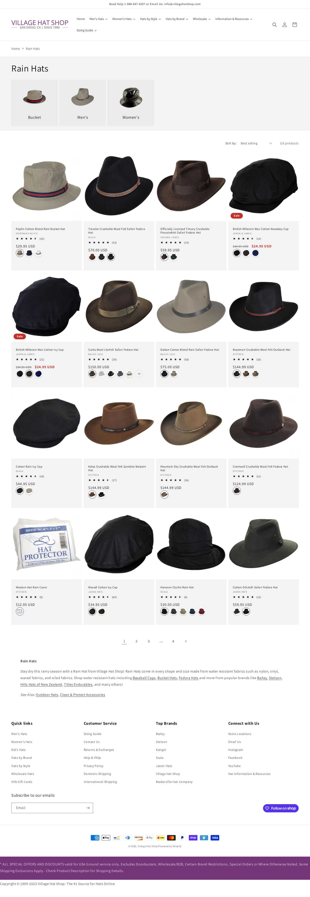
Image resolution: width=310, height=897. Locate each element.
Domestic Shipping (97, 774)
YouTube (234, 766)
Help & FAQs (92, 758)
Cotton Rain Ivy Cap (29, 466)
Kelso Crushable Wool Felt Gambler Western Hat (117, 468)
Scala (160, 758)
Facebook (235, 758)
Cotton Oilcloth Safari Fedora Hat (255, 587)
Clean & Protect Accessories (82, 694)
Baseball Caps (144, 677)
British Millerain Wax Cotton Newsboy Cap (261, 229)
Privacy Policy (93, 766)
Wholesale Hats (22, 774)
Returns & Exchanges (99, 750)
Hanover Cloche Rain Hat (177, 587)
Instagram (235, 750)
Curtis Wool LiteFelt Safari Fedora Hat (113, 349)
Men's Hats (19, 734)
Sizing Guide (93, 734)
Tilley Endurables (78, 684)
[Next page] (186, 641)
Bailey (262, 677)
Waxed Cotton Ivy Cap (103, 587)
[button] (275, 25)
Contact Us (92, 742)
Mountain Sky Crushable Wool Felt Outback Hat (189, 468)
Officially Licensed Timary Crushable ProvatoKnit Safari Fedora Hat (184, 230)
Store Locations (239, 734)
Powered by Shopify (170, 846)
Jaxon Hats (164, 766)
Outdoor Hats (47, 694)
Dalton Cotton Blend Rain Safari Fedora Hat (189, 349)
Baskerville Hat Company (174, 782)
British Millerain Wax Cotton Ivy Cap (40, 349)
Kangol (161, 750)
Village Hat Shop (168, 774)
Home (15, 49)
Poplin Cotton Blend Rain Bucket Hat (40, 229)
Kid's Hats (18, 750)
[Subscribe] (88, 808)
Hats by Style (20, 766)
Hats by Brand (21, 758)
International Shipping (100, 782)
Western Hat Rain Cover (31, 587)
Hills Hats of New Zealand (41, 684)
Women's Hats (21, 742)
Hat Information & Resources (249, 774)
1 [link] (124, 641)
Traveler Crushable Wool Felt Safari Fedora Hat (116, 230)
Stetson (275, 677)
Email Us (234, 742)
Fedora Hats (189, 677)
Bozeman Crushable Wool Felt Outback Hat (261, 349)
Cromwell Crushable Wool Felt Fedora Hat (260, 466)
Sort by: (230, 143)
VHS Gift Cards (21, 782)
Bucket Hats (167, 677)
